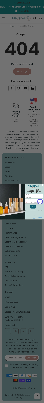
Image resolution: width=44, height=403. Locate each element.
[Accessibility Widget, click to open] (40, 201)
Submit (33, 207)
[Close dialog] (42, 185)
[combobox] (27, 202)
